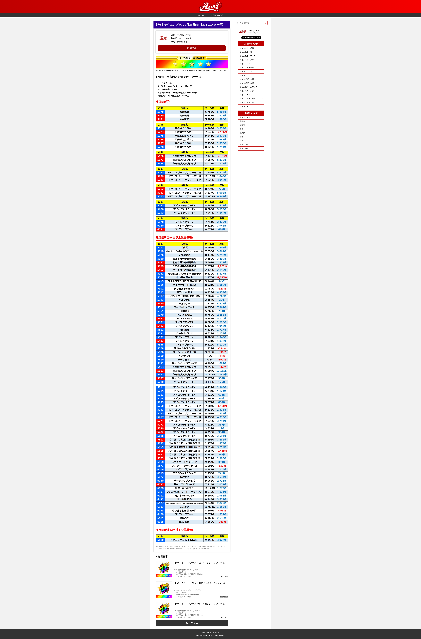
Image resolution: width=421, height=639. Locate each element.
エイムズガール (246, 106)
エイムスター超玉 (247, 67)
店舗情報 (192, 48)
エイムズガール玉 (247, 102)
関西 (241, 141)
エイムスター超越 (247, 48)
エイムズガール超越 (248, 79)
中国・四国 (244, 144)
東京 (241, 129)
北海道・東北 (245, 117)
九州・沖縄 (244, 148)
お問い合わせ (217, 15)
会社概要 (216, 633)
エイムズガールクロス (248, 91)
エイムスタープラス (248, 56)
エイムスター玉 (246, 71)
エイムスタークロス (248, 60)
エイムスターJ (245, 64)
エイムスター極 (246, 52)
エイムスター (245, 75)
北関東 (242, 121)
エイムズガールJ (246, 95)
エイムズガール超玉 (248, 98)
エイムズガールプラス (248, 87)
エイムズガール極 (247, 83)
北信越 (242, 133)
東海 (241, 137)
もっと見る (192, 623)
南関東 (242, 125)
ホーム (201, 15)
